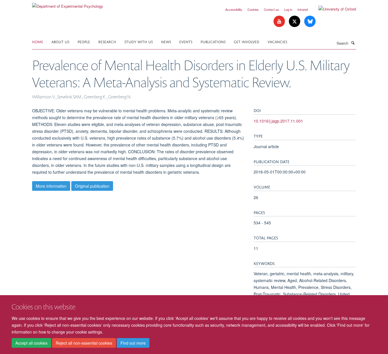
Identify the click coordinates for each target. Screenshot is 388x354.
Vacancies (277, 41)
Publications (213, 41)
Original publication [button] (92, 186)
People (84, 41)
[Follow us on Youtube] (280, 21)
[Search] (353, 43)
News (166, 41)
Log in (288, 9)
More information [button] (51, 186)
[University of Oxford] (333, 9)
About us (60, 41)
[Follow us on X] (295, 21)
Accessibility (233, 9)
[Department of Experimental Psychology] (67, 4)
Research (107, 41)
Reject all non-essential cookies (84, 343)
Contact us (271, 9)
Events (185, 41)
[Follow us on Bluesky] (310, 21)
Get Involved (246, 41)
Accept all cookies (31, 343)
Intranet (302, 9)
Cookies (253, 9)
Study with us (138, 41)
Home (37, 41)
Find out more (133, 343)
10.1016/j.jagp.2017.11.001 (278, 121)
